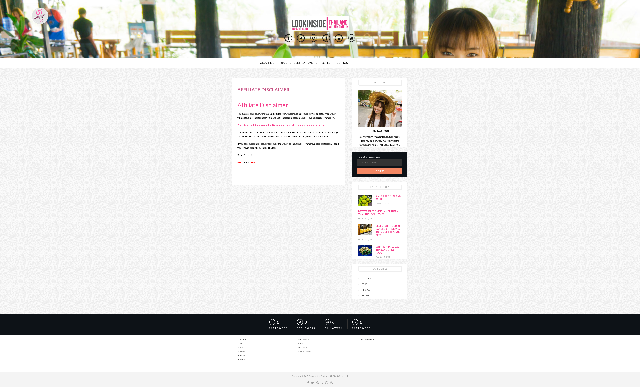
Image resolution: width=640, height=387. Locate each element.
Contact (343, 62)
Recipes (325, 62)
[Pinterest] (314, 38)
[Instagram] (339, 38)
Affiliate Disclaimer (367, 339)
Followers (278, 328)
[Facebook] (288, 38)
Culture (366, 278)
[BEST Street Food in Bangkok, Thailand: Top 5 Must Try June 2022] (365, 229)
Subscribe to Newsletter (369, 157)
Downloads (304, 347)
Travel (365, 295)
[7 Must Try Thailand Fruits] (365, 200)
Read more (394, 145)
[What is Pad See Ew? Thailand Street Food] (365, 250)
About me (267, 62)
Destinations (304, 62)
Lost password (305, 351)
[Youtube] (352, 38)
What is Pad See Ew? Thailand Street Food (387, 249)
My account (304, 339)
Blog (284, 62)
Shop (300, 343)
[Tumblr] (326, 38)
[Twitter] (301, 38)
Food (365, 284)
